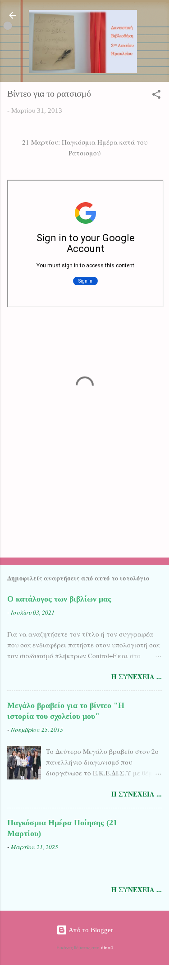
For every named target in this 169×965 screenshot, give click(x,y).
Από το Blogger (90, 930)
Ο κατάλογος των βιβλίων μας (59, 598)
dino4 (107, 947)
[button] (156, 96)
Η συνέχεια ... (136, 677)
